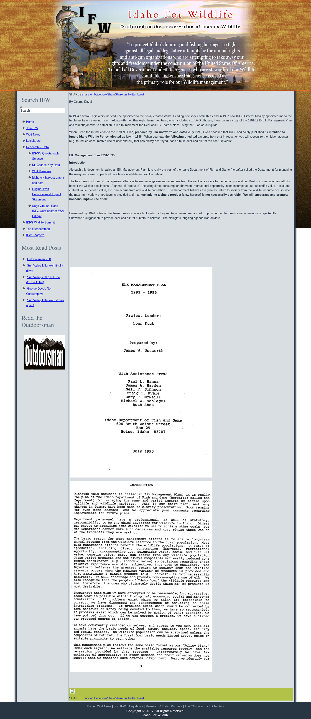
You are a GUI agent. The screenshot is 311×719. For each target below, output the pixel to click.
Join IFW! (120, 706)
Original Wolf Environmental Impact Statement (46, 194)
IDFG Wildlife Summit (40, 222)
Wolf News (33, 134)
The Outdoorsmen (38, 229)
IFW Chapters (35, 235)
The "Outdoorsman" (198, 706)
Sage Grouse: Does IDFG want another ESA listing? (48, 211)
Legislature (33, 140)
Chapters (218, 706)
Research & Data (37, 147)
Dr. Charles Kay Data (46, 165)
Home (30, 121)
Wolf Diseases (41, 171)
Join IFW (32, 128)
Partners (176, 706)
